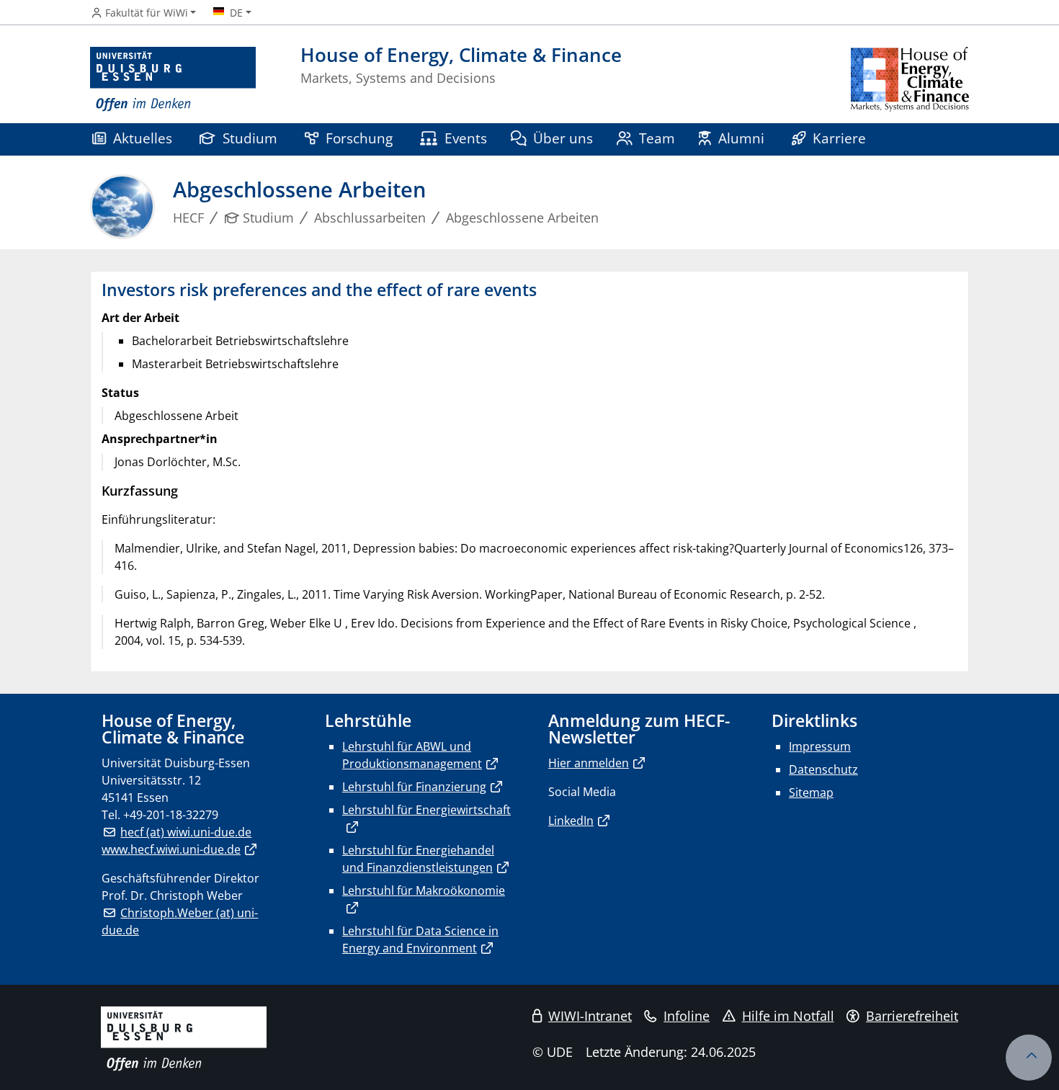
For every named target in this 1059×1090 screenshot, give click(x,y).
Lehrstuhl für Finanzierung (414, 787)
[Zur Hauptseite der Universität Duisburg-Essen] (173, 79)
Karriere (839, 138)
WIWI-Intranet (590, 1015)
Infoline (686, 1015)
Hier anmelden (588, 763)
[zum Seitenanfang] (1029, 1058)
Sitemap (811, 792)
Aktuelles (142, 138)
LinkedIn (571, 820)
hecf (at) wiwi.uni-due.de (185, 832)
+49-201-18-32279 (170, 815)
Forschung (359, 138)
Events (465, 138)
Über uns (563, 138)
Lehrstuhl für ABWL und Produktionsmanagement (412, 755)
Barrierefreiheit (912, 1015)
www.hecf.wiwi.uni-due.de (171, 849)
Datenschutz (823, 769)
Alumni (741, 138)
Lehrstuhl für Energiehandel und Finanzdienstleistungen (418, 858)
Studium (250, 138)
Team (657, 138)
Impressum (820, 746)
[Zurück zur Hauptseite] (910, 79)
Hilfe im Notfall (788, 1015)
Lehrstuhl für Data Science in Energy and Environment (420, 939)
